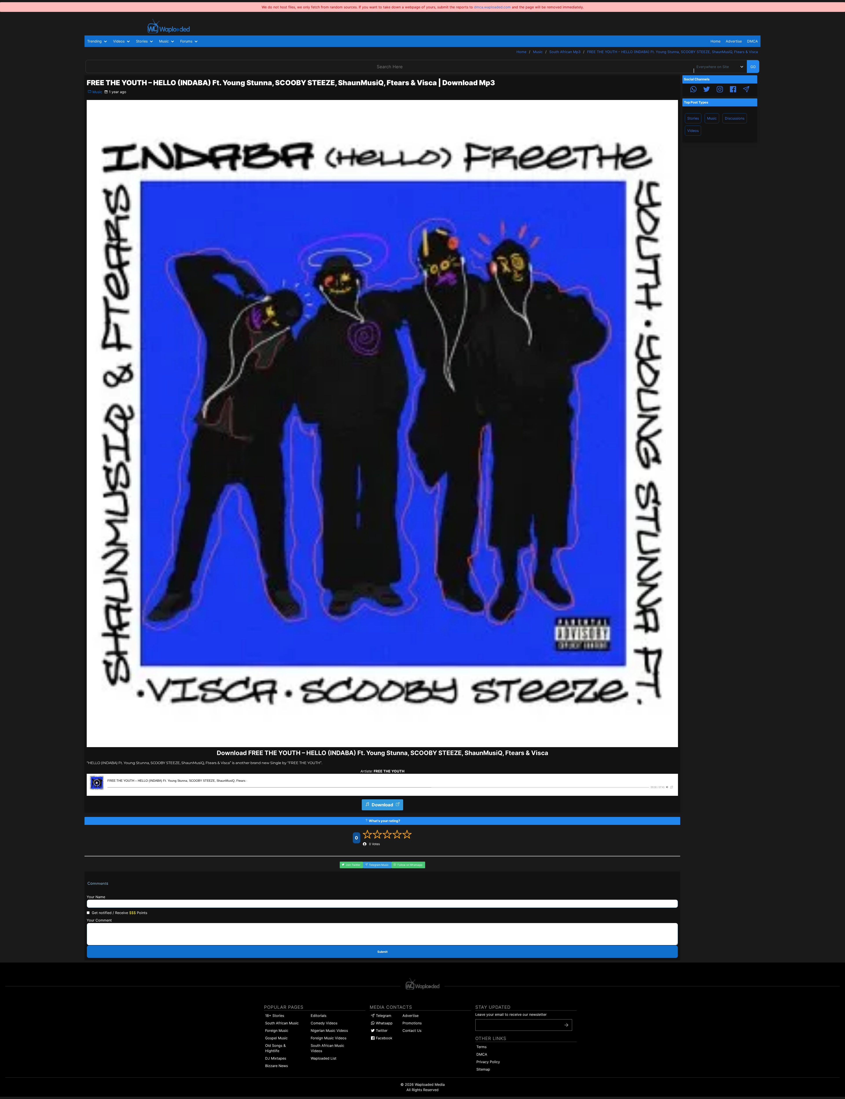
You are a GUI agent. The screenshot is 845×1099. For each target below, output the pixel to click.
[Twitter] (707, 89)
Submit (382, 951)
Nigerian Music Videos (329, 1030)
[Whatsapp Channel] (693, 89)
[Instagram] (720, 89)
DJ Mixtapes (275, 1058)
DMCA (752, 41)
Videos (693, 130)
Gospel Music (276, 1038)
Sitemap (483, 1069)
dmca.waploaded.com (492, 7)
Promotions (412, 1023)
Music (96, 92)
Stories (693, 118)
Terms (481, 1047)
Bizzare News (276, 1066)
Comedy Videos (324, 1023)
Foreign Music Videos (328, 1038)
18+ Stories (274, 1015)
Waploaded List (323, 1058)
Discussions (734, 118)
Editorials (318, 1015)
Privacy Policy (488, 1062)
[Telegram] (746, 89)
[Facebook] (733, 89)
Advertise (410, 1015)
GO (753, 67)
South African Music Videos (327, 1048)
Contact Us (411, 1030)
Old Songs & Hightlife (275, 1048)
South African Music (282, 1023)
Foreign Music (276, 1030)
